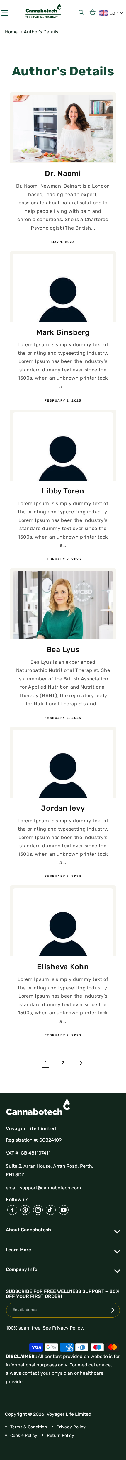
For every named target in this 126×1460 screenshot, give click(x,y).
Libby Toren (63, 491)
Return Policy (60, 1435)
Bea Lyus (63, 649)
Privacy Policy (71, 1427)
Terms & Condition (28, 1427)
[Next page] (80, 1063)
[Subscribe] (113, 1310)
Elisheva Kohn (63, 966)
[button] (82, 12)
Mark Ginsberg (63, 332)
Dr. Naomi (63, 173)
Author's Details (41, 32)
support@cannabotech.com (50, 1188)
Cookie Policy (24, 1435)
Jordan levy (63, 808)
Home (11, 32)
